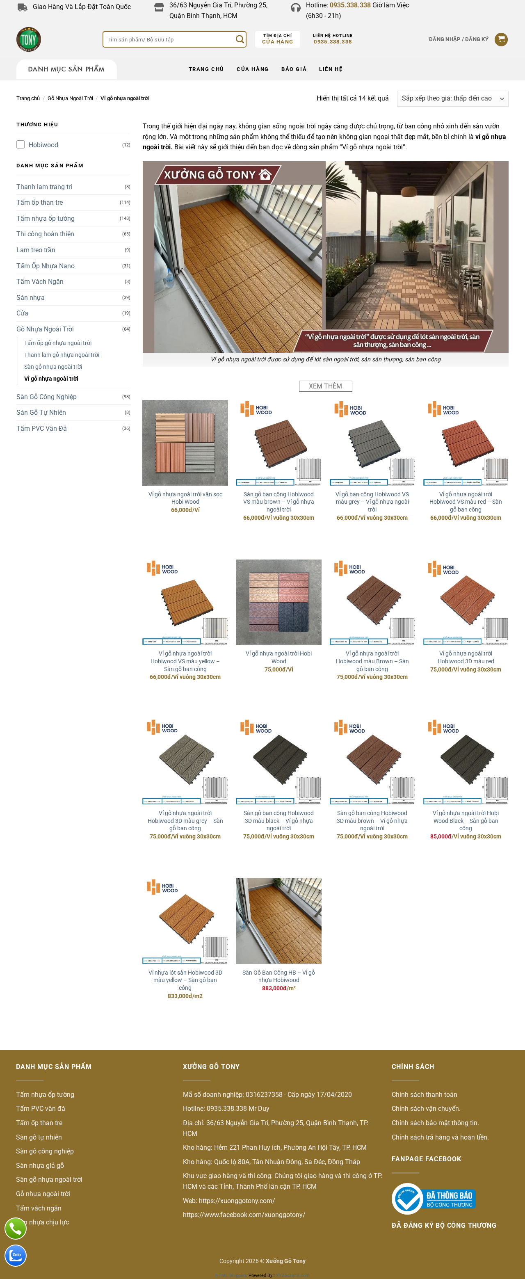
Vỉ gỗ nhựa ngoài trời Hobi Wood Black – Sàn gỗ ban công (466, 821)
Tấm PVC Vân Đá (41, 428)
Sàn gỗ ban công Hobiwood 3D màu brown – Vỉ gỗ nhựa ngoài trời (372, 821)
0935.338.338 (333, 42)
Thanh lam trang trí (44, 187)
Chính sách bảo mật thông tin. (435, 1123)
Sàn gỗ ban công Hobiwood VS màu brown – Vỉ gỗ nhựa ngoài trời (278, 502)
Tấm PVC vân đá (40, 1108)
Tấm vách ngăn (39, 1208)
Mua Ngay (185, 527)
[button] (458, 39)
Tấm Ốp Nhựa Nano (45, 266)
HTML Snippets (231, 1275)
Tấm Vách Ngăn (40, 281)
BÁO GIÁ (294, 69)
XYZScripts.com (293, 1275)
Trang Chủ (206, 69)
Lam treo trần (35, 250)
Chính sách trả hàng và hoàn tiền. (440, 1137)
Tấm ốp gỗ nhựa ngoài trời (57, 343)
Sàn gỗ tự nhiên (39, 1137)
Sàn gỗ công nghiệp (45, 1151)
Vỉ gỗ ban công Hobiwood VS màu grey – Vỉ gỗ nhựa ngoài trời (372, 502)
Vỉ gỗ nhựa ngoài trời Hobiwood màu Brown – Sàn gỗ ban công (372, 661)
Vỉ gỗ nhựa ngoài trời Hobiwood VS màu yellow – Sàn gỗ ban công (185, 661)
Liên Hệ (330, 69)
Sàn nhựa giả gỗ (40, 1165)
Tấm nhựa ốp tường (45, 218)
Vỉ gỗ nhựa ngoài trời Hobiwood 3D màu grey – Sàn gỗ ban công (185, 821)
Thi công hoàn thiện (45, 234)
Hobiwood (43, 145)
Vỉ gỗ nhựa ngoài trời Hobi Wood (279, 657)
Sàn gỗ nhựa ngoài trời (53, 366)
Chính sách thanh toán (424, 1095)
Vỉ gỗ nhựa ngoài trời (51, 378)
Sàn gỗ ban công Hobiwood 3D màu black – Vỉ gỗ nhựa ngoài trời (279, 821)
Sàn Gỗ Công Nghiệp (46, 397)
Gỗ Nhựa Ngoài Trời (70, 98)
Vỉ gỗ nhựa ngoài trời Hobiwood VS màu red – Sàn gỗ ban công (465, 502)
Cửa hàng (277, 42)
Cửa (22, 313)
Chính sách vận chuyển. (426, 1108)
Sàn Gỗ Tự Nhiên (41, 412)
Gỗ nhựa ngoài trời (43, 1194)
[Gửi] (240, 39)
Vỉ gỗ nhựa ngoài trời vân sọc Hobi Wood (185, 498)
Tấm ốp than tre (39, 202)
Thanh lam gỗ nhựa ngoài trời (61, 355)
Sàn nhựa (30, 297)
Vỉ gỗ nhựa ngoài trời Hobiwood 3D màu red (466, 657)
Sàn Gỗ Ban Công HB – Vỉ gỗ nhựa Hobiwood (278, 976)
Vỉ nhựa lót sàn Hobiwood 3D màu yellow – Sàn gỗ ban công (185, 980)
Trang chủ (28, 98)
